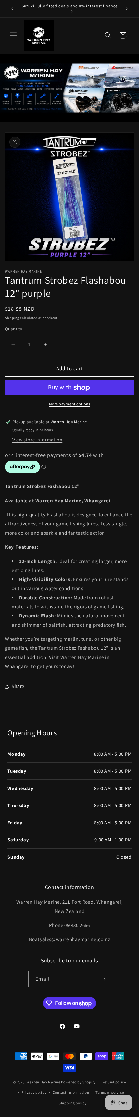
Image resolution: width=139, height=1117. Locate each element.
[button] (13, 35)
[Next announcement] (126, 8)
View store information (37, 440)
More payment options (69, 403)
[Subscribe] (103, 979)
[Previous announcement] (12, 8)
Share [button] (18, 686)
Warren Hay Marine (44, 1082)
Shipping (12, 318)
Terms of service (109, 1092)
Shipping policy (73, 1102)
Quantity (13, 329)
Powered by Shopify (78, 1082)
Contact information (71, 1092)
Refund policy (114, 1082)
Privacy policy (33, 1092)
